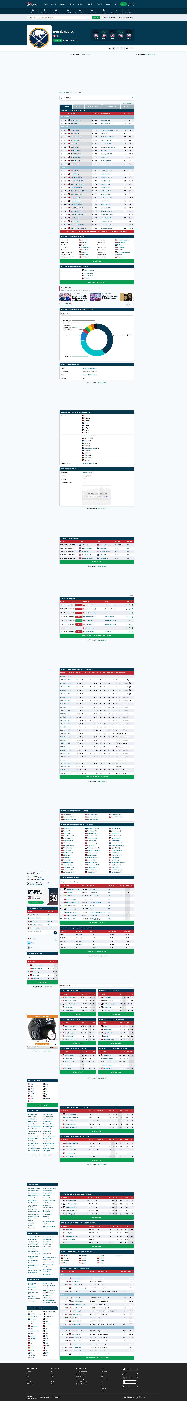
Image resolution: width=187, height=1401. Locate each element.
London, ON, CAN (106, 208)
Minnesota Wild (32, 1146)
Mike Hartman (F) (70, 1239)
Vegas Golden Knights (49, 1146)
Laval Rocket (31, 1228)
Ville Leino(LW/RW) (76, 204)
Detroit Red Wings (33, 1136)
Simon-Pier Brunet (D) (77, 1344)
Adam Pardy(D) (75, 144)
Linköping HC (93, 892)
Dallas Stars (31, 1133)
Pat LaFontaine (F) (92, 836)
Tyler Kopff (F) (89, 624)
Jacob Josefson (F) (71, 896)
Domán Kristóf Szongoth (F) (79, 1288)
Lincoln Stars (32, 1301)
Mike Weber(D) (75, 164)
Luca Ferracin (40, 879)
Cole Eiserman (43, 883)
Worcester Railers (47, 1274)
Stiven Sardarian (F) (91, 605)
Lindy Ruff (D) (67, 860)
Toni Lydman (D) (116, 836)
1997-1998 (63, 770)
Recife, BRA (104, 150)
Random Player (109, 17)
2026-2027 (63, 676)
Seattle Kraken (47, 1131)
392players (66, 1255)
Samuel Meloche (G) (76, 1308)
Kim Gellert (120, 250)
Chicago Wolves (32, 1200)
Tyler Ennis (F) (115, 857)
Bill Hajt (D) (66, 843)
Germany (29, 1381)
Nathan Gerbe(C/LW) (77, 187)
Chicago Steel (32, 1287)
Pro (116, 4)
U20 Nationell (34, 1316)
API (101, 1384)
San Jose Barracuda (48, 1207)
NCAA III (47, 1341)
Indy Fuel (30, 1263)
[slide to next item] (132, 304)
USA (28, 1376)
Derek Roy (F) (115, 853)
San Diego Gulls (47, 1205)
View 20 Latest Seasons (97, 951)
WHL (32, 1096)
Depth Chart (93, 106)
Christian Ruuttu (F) (93, 828)
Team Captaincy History (96, 282)
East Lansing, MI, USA (107, 123)
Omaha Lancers (47, 1288)
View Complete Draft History (97, 1358)
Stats (45, 4)
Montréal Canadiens (34, 1148)
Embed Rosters (128, 103)
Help (102, 1376)
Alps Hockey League (50, 1311)
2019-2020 (63, 700)
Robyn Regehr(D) (75, 150)
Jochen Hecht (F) (116, 831)
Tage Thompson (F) (117, 870)
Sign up (123, 4)
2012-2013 (63, 724)
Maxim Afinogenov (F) (118, 845)
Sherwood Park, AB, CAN (108, 147)
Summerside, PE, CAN (107, 211)
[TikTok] (41, 873)
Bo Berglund (120, 245)
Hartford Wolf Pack (33, 1216)
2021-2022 (63, 693)
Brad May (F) (106, 1036)
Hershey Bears (32, 1223)
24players (66, 1260)
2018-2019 (63, 704)
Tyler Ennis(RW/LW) (76, 177)
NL (45, 1096)
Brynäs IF (92, 905)
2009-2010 (63, 733)
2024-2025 (63, 683)
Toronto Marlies (47, 1219)
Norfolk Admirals (47, 1239)
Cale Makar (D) (34, 915)
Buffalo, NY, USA (105, 184)
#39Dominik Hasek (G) (118, 817)
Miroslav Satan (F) (92, 870)
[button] (128, 11)
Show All (97, 261)
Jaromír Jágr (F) (34, 921)
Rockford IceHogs (47, 1203)
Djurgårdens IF (94, 896)
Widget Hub (104, 1371)
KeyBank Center (87, 472)
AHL (32, 1086)
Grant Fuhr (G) (67, 865)
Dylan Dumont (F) (76, 1291)
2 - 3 (116, 545)
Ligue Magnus (49, 1316)
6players (83, 1263)
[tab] (65, 106)
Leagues (62, 4)
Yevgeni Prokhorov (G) (77, 1321)
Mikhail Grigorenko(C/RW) (78, 191)
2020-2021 (63, 697)
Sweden (29, 1371)
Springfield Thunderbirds (46, 1210)
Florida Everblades (33, 1249)
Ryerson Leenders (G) (77, 1354)
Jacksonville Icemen (33, 1265)
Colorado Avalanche (33, 1129)
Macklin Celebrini (37, 968)
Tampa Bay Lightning (49, 1136)
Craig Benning (121, 242)
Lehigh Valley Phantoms (49, 1188)
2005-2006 (63, 747)
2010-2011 (63, 730)
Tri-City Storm (46, 1295)
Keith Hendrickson (122, 252)
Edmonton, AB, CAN (106, 177)
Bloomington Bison (33, 1244)
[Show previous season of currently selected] (61, 97)
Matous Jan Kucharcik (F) (78, 1304)
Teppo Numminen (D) (93, 848)
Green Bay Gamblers (34, 1298)
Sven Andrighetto (37, 965)
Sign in (131, 4)
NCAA (32, 1094)
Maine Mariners (32, 1272)
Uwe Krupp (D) (91, 840)
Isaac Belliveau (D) (91, 609)
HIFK (106, 613)
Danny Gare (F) (67, 848)
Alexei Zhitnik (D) (92, 862)
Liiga (46, 1094)
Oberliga (33, 1350)
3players (101, 1255)
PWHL (46, 1355)
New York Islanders (48, 1116)
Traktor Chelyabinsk (95, 902)
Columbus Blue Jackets (34, 1131)
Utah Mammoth (47, 1141)
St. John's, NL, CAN (106, 170)
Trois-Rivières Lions (48, 1264)
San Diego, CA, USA (106, 154)
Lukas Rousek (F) (71, 899)
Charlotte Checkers (33, 1198)
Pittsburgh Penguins (48, 1126)
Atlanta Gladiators (33, 1242)
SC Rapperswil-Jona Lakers (97, 912)
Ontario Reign (46, 1195)
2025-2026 (63, 679)
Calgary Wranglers (33, 1195)
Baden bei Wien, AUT (107, 228)
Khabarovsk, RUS (106, 191)
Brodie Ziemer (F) (76, 1337)
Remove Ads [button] (151, 54)
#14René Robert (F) (92, 814)
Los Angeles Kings (33, 1143)
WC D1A (33, 1355)
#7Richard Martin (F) (69, 817)
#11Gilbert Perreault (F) (70, 819)
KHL (46, 1089)
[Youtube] (38, 873)
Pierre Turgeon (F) (92, 853)
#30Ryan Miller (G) (117, 814)
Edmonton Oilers (33, 1138)
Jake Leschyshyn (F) (91, 613)
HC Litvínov (108, 631)
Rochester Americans (49, 1200)
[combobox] (63, 17)
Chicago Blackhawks (34, 1126)
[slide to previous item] (128, 304)
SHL (46, 1091)
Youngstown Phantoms (49, 1302)
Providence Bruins (48, 1198)
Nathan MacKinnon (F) (36, 924)
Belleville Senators (33, 1193)
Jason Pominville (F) (117, 850)
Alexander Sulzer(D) (76, 160)
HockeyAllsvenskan (36, 1314)
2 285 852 (131, 48)
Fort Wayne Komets (33, 1251)
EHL (32, 1328)
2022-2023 (63, 690)
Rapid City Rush (47, 1244)
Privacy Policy (104, 1379)
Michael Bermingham (123, 240)
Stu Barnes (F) (91, 860)
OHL (32, 1098)
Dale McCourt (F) (68, 853)
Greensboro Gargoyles (34, 1254)
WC (31, 1353)
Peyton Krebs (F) (90, 628)
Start (61, 92)
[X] (31, 873)
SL (31, 1343)
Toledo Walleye (47, 1259)
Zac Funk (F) (89, 620)
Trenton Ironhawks (48, 1262)
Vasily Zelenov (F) (76, 1350)
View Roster (79, 934)
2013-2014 (63, 720)
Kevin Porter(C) (75, 218)
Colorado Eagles (32, 1209)
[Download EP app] (42, 896)
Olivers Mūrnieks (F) (76, 1284)
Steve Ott (87, 278)
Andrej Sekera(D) (75, 157)
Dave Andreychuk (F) (69, 872)
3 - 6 (116, 551)
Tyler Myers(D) (75, 140)
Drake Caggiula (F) (71, 915)
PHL (46, 1326)
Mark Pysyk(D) (75, 147)
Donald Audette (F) (92, 855)
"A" (81, 211)
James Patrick (85, 250)
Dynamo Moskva (109, 616)
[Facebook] (28, 873)
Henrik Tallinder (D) (117, 843)
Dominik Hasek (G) (92, 833)
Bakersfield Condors (34, 1190)
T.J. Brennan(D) (75, 130)
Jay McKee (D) (115, 833)
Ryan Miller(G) (75, 123)
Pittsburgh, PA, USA (106, 164)
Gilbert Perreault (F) (68, 836)
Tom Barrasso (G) (92, 838)
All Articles (66, 304)
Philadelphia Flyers (48, 1124)
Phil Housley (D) (91, 831)
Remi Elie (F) (69, 892)
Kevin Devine (85, 257)
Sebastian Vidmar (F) (35, 918)
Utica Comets (46, 1224)
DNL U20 (49, 928)
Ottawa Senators (47, 1121)
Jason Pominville (89, 270)
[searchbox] (63, 17)
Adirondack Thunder (34, 1237)
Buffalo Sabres (32, 1119)
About (102, 1374)
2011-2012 (63, 727)
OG (85, 443)
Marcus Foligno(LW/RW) (77, 184)
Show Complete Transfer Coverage (96, 635)
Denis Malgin (36, 972)
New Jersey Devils (47, 1114)
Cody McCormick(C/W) (77, 208)
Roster (66, 106)
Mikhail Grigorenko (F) (72, 902)
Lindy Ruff (84, 242)
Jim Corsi (83, 252)
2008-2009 (63, 737)
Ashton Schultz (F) (76, 1314)
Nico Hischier (36, 978)
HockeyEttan (34, 1319)
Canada (28, 1374)
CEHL (46, 1321)
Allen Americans (32, 1239)
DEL (32, 1345)
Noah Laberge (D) (76, 1311)
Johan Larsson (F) (71, 909)
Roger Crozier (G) (68, 828)
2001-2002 (63, 757)
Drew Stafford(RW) (76, 225)
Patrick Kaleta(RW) (76, 201)
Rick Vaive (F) (67, 857)
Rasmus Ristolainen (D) (118, 862)
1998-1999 (63, 766)
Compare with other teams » (119, 231)
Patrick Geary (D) (76, 1347)
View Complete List (96, 922)
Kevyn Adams (85, 245)
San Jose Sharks (47, 1129)
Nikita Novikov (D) (90, 616)
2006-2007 (63, 743)
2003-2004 (63, 750)
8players (83, 1260)
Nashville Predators (33, 1150)
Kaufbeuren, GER (106, 160)
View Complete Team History (97, 777)
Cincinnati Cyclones (33, 1246)
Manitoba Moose (47, 1190)
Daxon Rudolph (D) (76, 1278)
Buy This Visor (41, 1044)
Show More (42, 982)
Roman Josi (35, 975)
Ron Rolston (84, 240)
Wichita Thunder (47, 1272)
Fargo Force (31, 1296)
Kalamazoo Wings (33, 1267)
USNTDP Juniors (47, 1298)
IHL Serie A (48, 1314)
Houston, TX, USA (106, 140)
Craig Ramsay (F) (68, 838)
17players (66, 1263)
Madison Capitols (47, 1283)
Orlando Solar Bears (48, 1242)
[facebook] (121, 48)
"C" (84, 214)
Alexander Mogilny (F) (93, 850)
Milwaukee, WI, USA (106, 225)
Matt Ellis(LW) (75, 174)
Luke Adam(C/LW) (76, 170)
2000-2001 (63, 760)
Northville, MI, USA (106, 218)
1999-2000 (63, 763)
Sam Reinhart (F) (116, 865)
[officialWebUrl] (109, 48)
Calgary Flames (32, 1121)
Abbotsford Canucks (34, 1188)
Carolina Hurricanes (34, 1124)
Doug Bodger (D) (92, 843)
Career (102, 1391)
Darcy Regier (84, 254)
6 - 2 (116, 558)
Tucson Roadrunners (48, 1221)
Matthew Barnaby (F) (93, 865)
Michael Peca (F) (91, 867)
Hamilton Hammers (33, 1214)
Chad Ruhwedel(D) (76, 154)
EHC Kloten (93, 889)
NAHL (46, 1086)
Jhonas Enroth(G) (76, 120)
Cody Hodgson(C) (75, 198)
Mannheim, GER (105, 194)
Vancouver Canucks (48, 1143)
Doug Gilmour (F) (68, 870)
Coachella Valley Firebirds (32, 1206)
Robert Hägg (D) (70, 905)
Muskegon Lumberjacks (49, 1285)
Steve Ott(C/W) (75, 211)
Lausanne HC (93, 915)
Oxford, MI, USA (105, 187)
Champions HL (35, 1331)
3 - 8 (116, 548)
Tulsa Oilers (46, 1267)
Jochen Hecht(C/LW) (76, 194)
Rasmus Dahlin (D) (117, 872)
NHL (57, 36)
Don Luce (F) (66, 831)
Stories (90, 4)
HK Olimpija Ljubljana (96, 919)
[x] (113, 48)
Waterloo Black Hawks (49, 1300)
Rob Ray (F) (90, 845)
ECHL (48, 918)
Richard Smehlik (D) (92, 857)
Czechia (49, 921)
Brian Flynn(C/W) (75, 181)
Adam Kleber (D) (75, 1334)
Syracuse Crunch (47, 1214)
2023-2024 (63, 686)
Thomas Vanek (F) (116, 855)
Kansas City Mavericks (34, 1270)
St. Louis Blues (47, 1133)
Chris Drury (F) (116, 828)
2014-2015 (63, 717)
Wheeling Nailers (47, 1269)
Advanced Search (126, 17)
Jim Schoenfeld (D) (68, 845)
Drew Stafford (89, 276)
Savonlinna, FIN (105, 204)
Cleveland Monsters (33, 1203)
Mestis (32, 1324)
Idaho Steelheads (33, 1260)
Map (96, 375)
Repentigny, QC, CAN (107, 214)
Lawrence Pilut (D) (71, 912)
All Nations (29, 1384)
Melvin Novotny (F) (76, 1317)
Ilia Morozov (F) (75, 1281)
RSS (102, 1386)
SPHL (32, 1091)
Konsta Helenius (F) (76, 1331)
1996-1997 (63, 773)
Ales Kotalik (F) (116, 840)
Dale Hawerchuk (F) (68, 867)
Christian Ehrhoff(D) (76, 133)
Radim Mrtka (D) (75, 1298)
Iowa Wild (31, 1225)
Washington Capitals (48, 1148)
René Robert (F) (67, 833)
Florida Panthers (32, 1141)
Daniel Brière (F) (116, 838)
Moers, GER (104, 133)
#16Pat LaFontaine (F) (93, 817)
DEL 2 (32, 1348)
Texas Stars (46, 1216)
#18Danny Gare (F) (92, 819)
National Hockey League (89, 368)
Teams (53, 4)
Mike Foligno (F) (67, 855)
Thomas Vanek (89, 273)
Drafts (80, 4)
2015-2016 (63, 714)
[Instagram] (34, 873)
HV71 (91, 899)
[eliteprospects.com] (32, 4)
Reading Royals (47, 1246)
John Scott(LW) (75, 221)
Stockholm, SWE (105, 120)
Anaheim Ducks (32, 1114)
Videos (71, 4)
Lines (126, 106)
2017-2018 (63, 707)
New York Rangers (48, 1119)
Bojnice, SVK (104, 157)
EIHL (46, 1319)
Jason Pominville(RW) (77, 214)
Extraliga (47, 1098)
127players (66, 1258)
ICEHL (32, 1358)
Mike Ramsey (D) (68, 862)
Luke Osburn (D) (75, 1341)
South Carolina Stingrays (47, 1254)
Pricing (108, 4)
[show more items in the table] (55, 932)
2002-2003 (63, 753)
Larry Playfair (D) (107, 1033)
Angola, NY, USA (105, 201)
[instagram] (117, 48)
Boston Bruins (32, 1116)
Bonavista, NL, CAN (106, 144)
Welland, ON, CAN (106, 174)
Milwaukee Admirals (48, 1193)
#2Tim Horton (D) (68, 814)
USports (47, 1345)
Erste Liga (47, 1324)
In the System (111, 106)
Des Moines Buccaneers (35, 1290)
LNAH (46, 1343)
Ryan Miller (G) (116, 848)
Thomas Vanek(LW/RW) (77, 228)
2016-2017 (63, 710)
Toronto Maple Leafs (48, 1138)
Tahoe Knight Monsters (49, 1257)
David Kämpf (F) (90, 631)
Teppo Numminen (86, 247)
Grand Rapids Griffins (34, 1211)
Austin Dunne (121, 247)
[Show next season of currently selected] (132, 97)
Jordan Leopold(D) (76, 137)
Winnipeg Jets (46, 1150)
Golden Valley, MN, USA (107, 137)
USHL (46, 1084)
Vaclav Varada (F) (92, 872)
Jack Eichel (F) (115, 867)
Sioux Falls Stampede (48, 1293)
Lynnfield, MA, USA (106, 181)
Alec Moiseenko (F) (35, 928)
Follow (58, 40)
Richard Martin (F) (68, 840)
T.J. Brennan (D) (70, 919)
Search (95, 17)
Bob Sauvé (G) (67, 850)
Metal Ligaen (34, 1326)
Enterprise (103, 1388)
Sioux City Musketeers (49, 1290)
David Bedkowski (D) (76, 1301)
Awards (99, 4)
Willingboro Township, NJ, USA (109, 130)
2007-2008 (63, 740)
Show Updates (70, 40)
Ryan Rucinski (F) (76, 1324)
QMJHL (32, 1101)
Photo (102, 1381)
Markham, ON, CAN (106, 198)
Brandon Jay (118, 254)
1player (101, 1258)
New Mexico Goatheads (49, 1237)
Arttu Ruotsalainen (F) (72, 889)
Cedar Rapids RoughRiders (32, 1284)
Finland (28, 1379)
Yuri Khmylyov (121, 257)
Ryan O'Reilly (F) (116, 860)
